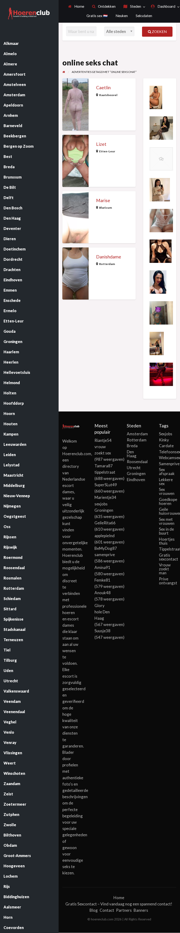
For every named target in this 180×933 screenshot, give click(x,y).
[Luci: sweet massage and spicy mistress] (161, 373)
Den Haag (131, 454)
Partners (124, 910)
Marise (103, 200)
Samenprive (167, 464)
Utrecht (134, 468)
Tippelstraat (167, 549)
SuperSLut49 (105, 484)
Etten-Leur (107, 151)
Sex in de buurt (166, 531)
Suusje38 (102, 630)
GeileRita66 (105, 522)
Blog (94, 910)
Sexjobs (165, 434)
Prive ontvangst (167, 581)
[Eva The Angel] (158, 281)
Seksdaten (144, 16)
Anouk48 (102, 592)
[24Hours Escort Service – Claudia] (156, 96)
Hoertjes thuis (167, 541)
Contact (107, 910)
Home (79, 6)
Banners (141, 910)
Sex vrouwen (166, 491)
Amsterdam (135, 434)
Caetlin (103, 87)
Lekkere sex (166, 482)
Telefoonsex (167, 452)
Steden (135, 6)
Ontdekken (106, 6)
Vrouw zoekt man (165, 569)
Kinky (164, 440)
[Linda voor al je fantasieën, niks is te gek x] (161, 312)
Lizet (101, 144)
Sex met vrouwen (166, 521)
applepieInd (104, 535)
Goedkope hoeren (167, 501)
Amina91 (102, 567)
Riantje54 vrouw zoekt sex (103, 446)
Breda (132, 446)
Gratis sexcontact (167, 557)
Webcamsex (167, 458)
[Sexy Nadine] (161, 250)
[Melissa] (160, 189)
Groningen (135, 473)
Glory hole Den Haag (102, 612)
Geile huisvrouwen (167, 511)
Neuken (122, 16)
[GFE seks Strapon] (161, 127)
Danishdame (108, 256)
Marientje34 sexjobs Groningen (105, 503)
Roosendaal (135, 462)
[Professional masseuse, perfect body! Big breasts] (161, 219)
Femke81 (102, 580)
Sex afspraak (167, 471)
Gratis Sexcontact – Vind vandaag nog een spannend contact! (118, 903)
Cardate (166, 446)
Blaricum (105, 207)
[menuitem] (76, 6)
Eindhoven (135, 480)
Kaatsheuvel (108, 95)
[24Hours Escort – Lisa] (157, 343)
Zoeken (159, 31)
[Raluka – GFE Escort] (161, 158)
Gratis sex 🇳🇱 (97, 16)
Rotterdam (107, 264)
